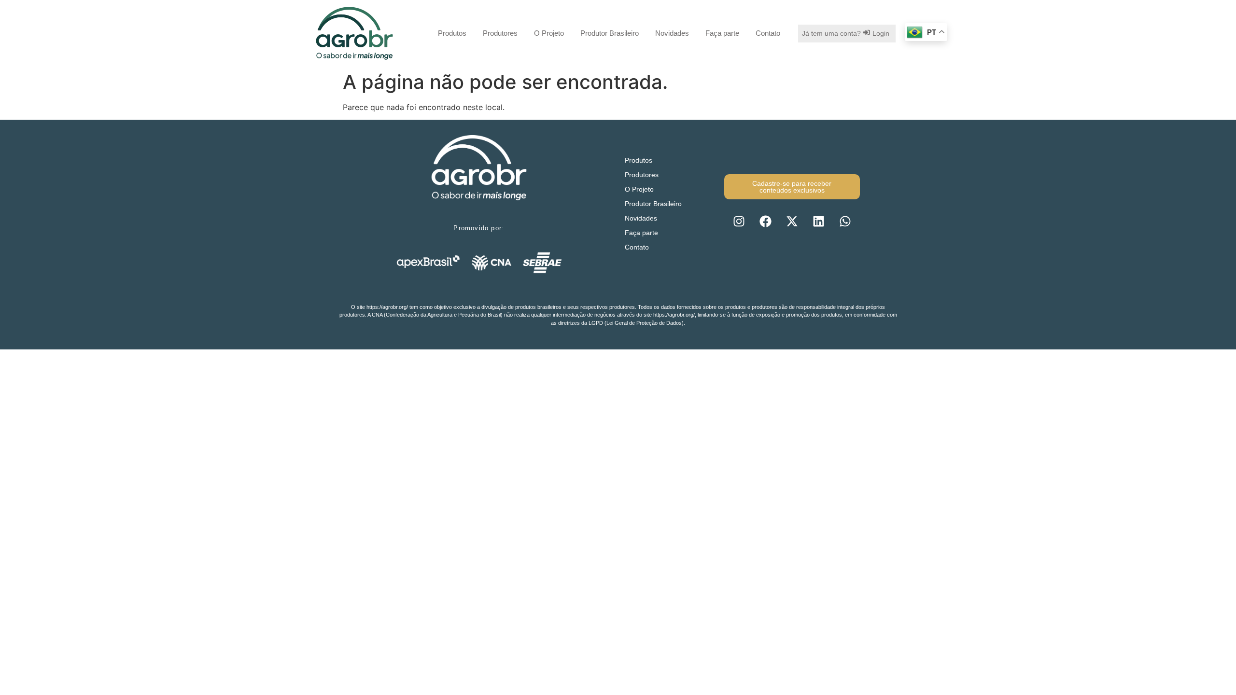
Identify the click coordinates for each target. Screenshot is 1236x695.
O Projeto (549, 33)
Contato (768, 33)
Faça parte (722, 33)
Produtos (452, 33)
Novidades (672, 33)
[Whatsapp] (845, 221)
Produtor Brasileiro (609, 33)
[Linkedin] (818, 221)
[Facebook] (765, 221)
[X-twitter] (792, 221)
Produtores (500, 33)
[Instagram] (739, 221)
